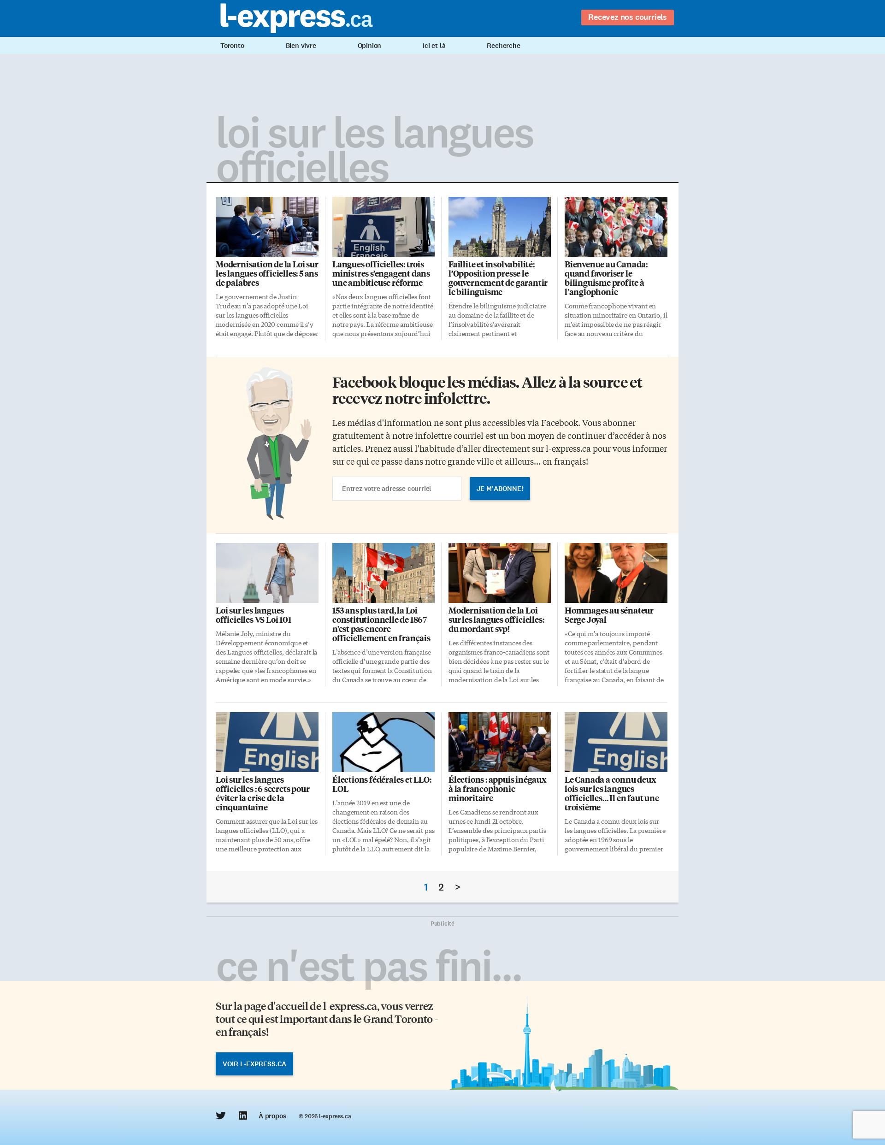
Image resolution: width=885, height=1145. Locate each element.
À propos (272, 1116)
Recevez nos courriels (627, 17)
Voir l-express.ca (254, 1063)
